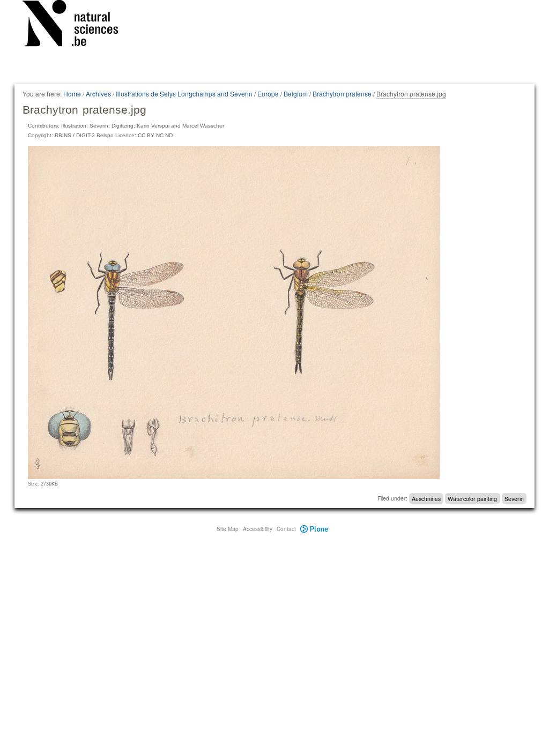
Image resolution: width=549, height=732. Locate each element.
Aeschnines (426, 498)
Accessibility (257, 529)
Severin (514, 498)
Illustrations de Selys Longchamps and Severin (184, 93)
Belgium (296, 93)
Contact (286, 529)
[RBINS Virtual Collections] (77, 25)
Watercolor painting (472, 498)
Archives (98, 93)
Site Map (228, 529)
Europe (268, 93)
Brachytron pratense (342, 93)
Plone (315, 529)
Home (72, 93)
